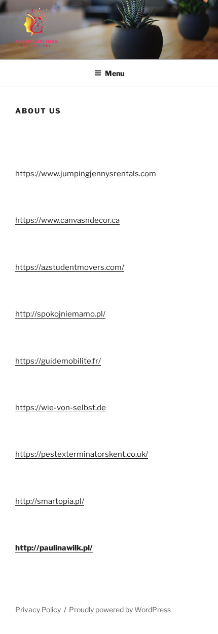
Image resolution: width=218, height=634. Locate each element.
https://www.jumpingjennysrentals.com (85, 173)
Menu (114, 73)
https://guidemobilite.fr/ (58, 361)
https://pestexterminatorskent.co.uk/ (81, 454)
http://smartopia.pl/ (49, 501)
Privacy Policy (38, 609)
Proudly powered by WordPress (120, 609)
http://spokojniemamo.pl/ (60, 314)
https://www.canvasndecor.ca (67, 220)
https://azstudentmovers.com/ (69, 267)
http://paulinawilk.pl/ (54, 547)
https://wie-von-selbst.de (60, 407)
